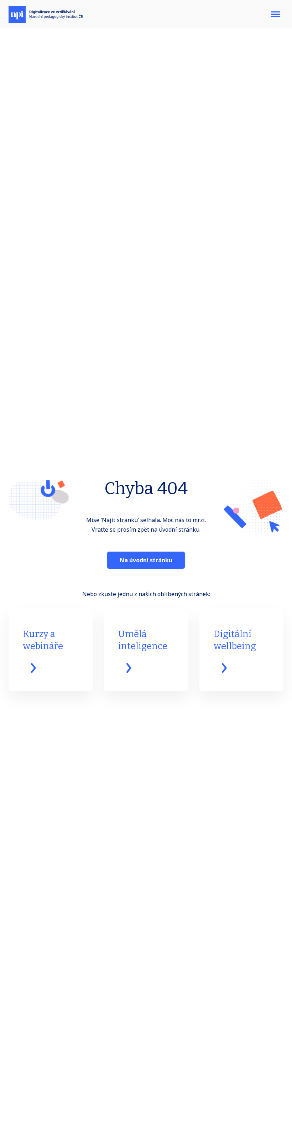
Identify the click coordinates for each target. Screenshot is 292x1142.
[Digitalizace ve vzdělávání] (46, 14)
